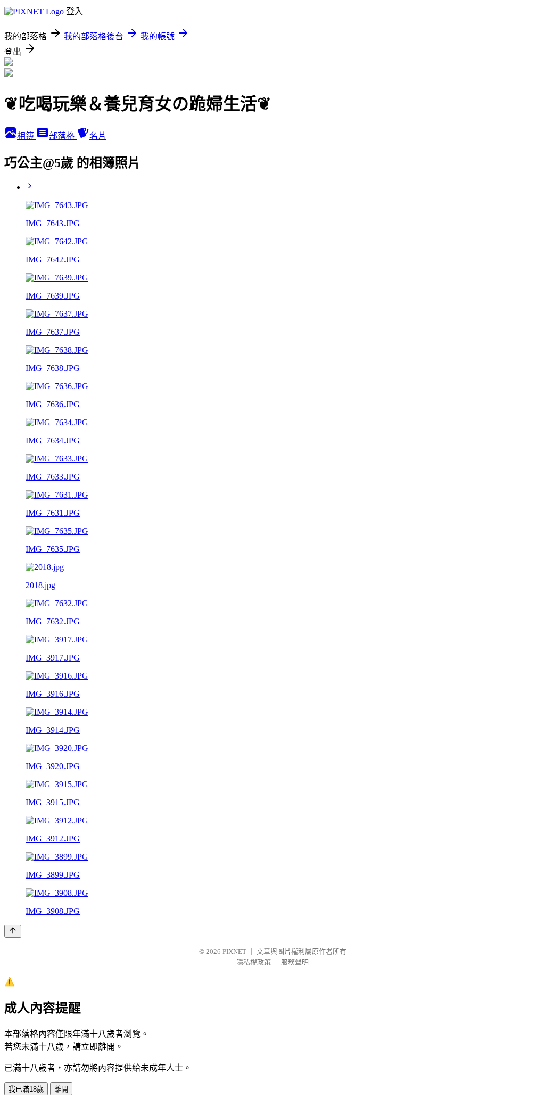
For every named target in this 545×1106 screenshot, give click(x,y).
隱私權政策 (253, 962)
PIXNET (234, 951)
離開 (61, 1089)
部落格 (63, 136)
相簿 (26, 136)
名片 (97, 136)
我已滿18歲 (26, 1089)
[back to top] (12, 931)
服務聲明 (295, 962)
